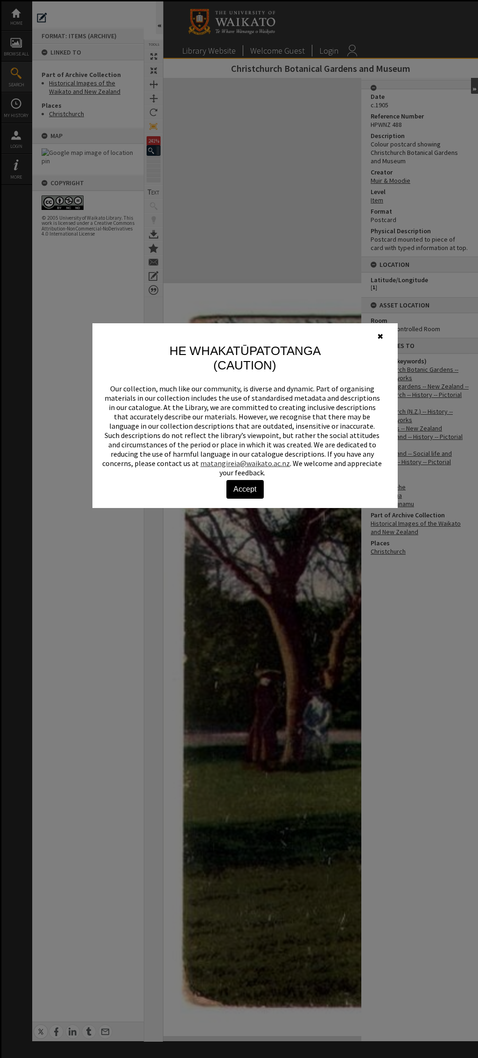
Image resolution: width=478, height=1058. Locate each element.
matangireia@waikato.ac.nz (245, 463)
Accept (244, 489)
